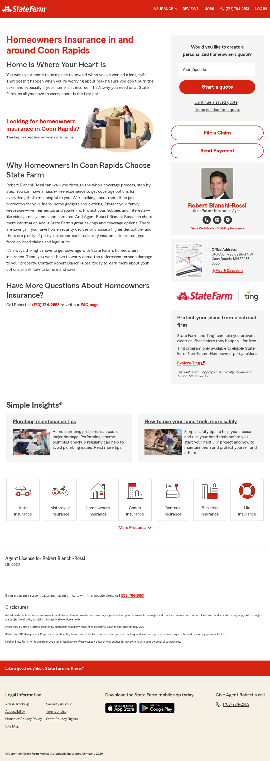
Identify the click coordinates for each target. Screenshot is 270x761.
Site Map (12, 726)
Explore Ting (188, 363)
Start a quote (217, 87)
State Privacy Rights (62, 719)
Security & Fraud (59, 704)
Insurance (163, 9)
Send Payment (217, 150)
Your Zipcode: (194, 70)
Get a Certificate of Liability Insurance (217, 228)
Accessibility (15, 712)
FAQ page (89, 305)
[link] (24, 9)
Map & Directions (229, 271)
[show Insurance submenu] (175, 9)
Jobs (209, 9)
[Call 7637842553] (206, 220)
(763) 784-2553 (237, 9)
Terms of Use (56, 712)
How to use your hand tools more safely (190, 421)
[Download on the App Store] (121, 708)
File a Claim (217, 133)
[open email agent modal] (217, 220)
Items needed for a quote (217, 110)
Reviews (191, 9)
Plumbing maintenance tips (44, 421)
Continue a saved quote (216, 102)
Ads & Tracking (17, 704)
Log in (261, 9)
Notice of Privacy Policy (23, 719)
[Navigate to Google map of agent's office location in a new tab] (228, 220)
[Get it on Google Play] (157, 708)
